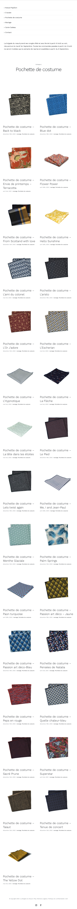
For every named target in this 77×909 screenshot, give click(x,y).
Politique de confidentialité (56, 898)
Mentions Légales (42, 898)
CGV (66, 898)
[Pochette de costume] (20, 105)
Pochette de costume (13, 17)
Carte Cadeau (10, 27)
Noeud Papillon (11, 8)
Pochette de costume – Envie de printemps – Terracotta (18, 184)
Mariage (8, 22)
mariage (19, 134)
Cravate (8, 13)
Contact (8, 32)
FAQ (35, 898)
